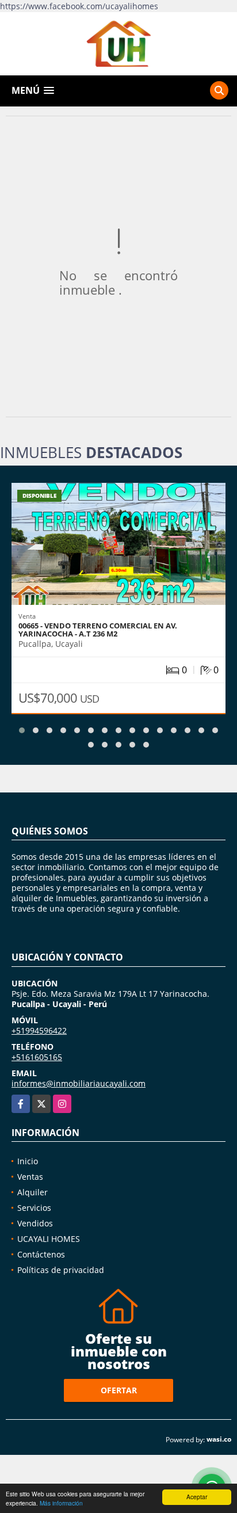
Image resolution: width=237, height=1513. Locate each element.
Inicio (27, 1161)
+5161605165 (37, 1056)
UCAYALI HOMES (48, 1238)
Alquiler (32, 1192)
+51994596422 (39, 1030)
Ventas (30, 1176)
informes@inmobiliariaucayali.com (79, 1083)
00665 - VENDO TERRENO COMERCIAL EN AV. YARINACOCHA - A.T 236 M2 (97, 630)
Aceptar (196, 1496)
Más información (61, 1503)
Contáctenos (41, 1254)
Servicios (34, 1207)
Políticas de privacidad (60, 1269)
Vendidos (35, 1223)
